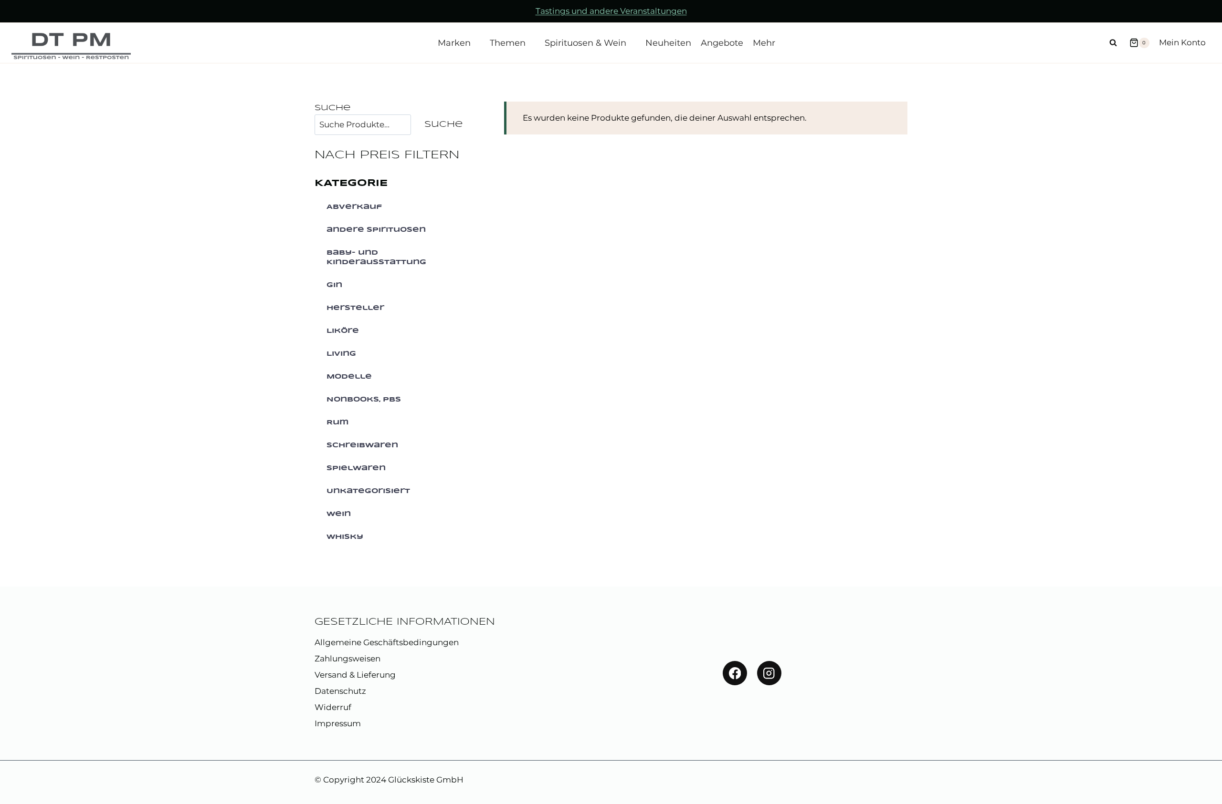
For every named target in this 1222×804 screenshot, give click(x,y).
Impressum (338, 723)
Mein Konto (1182, 42)
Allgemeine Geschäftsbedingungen (387, 642)
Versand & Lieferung (355, 675)
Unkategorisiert (368, 491)
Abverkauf (354, 207)
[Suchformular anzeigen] (1113, 43)
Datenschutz (340, 691)
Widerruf (333, 707)
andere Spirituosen (376, 230)
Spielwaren (356, 468)
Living (341, 353)
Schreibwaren (362, 445)
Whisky (345, 537)
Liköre (343, 331)
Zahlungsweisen (347, 658)
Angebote (722, 43)
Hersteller (355, 308)
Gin (334, 285)
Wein (339, 514)
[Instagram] (769, 673)
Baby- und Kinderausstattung (376, 257)
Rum (338, 422)
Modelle (349, 376)
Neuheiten (668, 43)
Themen (508, 43)
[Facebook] (735, 673)
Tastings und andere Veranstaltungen (611, 11)
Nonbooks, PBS (364, 399)
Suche (332, 108)
